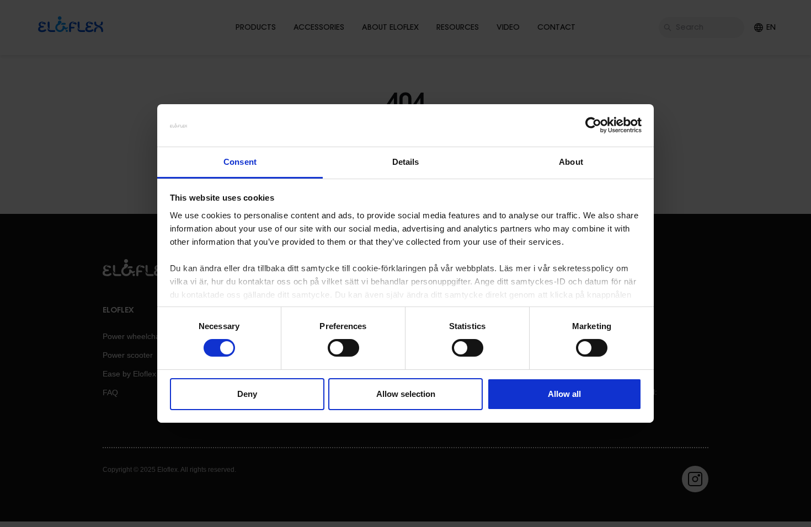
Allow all (564, 394)
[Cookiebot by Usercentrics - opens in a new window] (593, 125)
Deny (247, 394)
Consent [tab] (240, 161)
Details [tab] (405, 161)
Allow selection (405, 394)
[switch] (343, 348)
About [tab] (571, 161)
